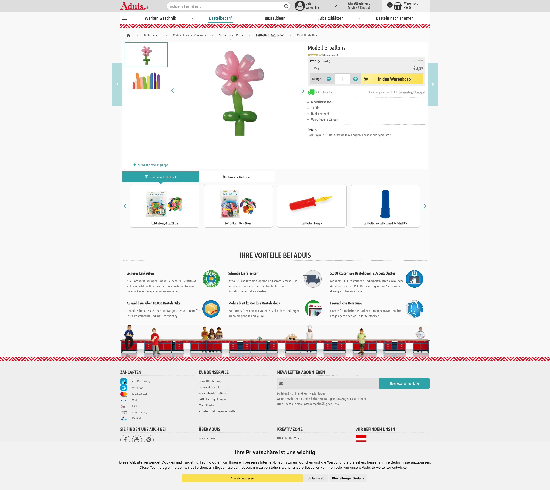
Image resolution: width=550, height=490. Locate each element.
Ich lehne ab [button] (315, 478)
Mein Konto (206, 405)
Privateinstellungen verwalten (218, 411)
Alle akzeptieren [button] (242, 478)
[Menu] (124, 17)
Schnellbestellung (359, 3)
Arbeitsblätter (330, 18)
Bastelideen (275, 18)
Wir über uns (207, 438)
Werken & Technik (160, 18)
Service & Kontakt (359, 7)
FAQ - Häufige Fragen (212, 399)
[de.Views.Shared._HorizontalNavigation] (128, 35)
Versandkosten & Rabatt (214, 393)
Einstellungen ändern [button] (348, 478)
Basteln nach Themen (395, 18)
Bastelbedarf (220, 18)
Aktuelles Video (291, 438)
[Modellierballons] (238, 90)
